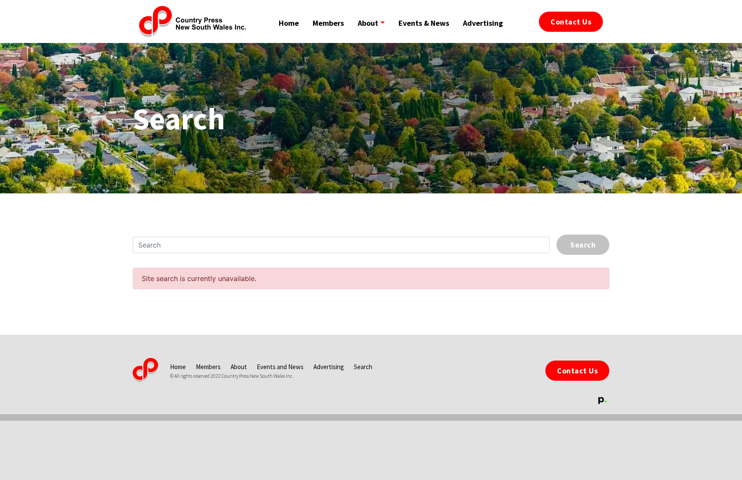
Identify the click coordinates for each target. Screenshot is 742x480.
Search (363, 367)
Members (328, 23)
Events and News (281, 367)
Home (289, 23)
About (239, 367)
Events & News (423, 23)
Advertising (483, 23)
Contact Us (577, 371)
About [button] (368, 23)
